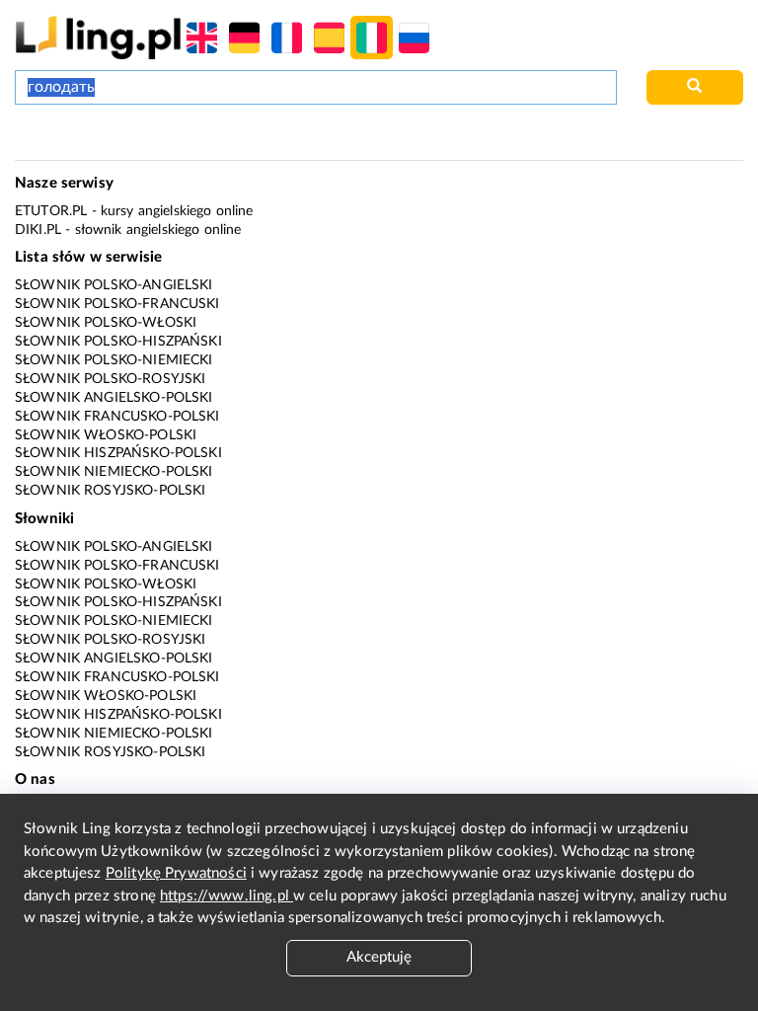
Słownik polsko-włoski (105, 323)
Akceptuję (379, 957)
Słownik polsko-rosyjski (110, 379)
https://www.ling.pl (226, 896)
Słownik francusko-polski (117, 417)
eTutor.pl (51, 211)
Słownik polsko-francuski (117, 304)
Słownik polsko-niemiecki (114, 360)
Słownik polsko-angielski (114, 285)
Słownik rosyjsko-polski (110, 491)
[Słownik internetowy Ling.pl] (98, 37)
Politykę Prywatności (176, 873)
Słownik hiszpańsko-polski (118, 453)
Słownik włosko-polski (105, 435)
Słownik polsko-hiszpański (118, 342)
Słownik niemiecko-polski (114, 472)
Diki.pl (38, 230)
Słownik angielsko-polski (114, 398)
